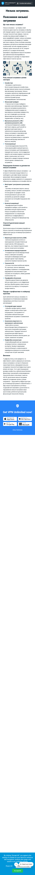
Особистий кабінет (25, 3)
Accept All (17, 871)
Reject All (9, 866)
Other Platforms (17, 430)
